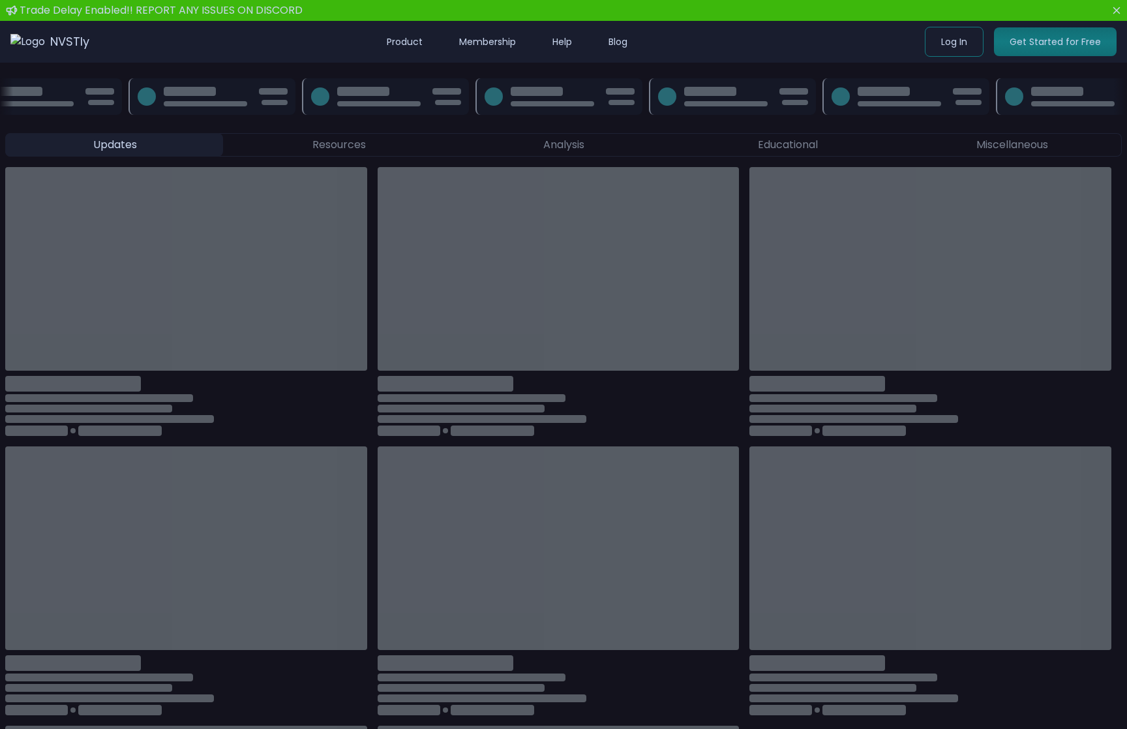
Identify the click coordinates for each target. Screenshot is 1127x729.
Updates (115, 144)
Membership (487, 41)
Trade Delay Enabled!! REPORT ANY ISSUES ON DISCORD (161, 10)
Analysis (563, 144)
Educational (788, 144)
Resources (339, 144)
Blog (618, 41)
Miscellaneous (1012, 144)
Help (562, 41)
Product (405, 41)
